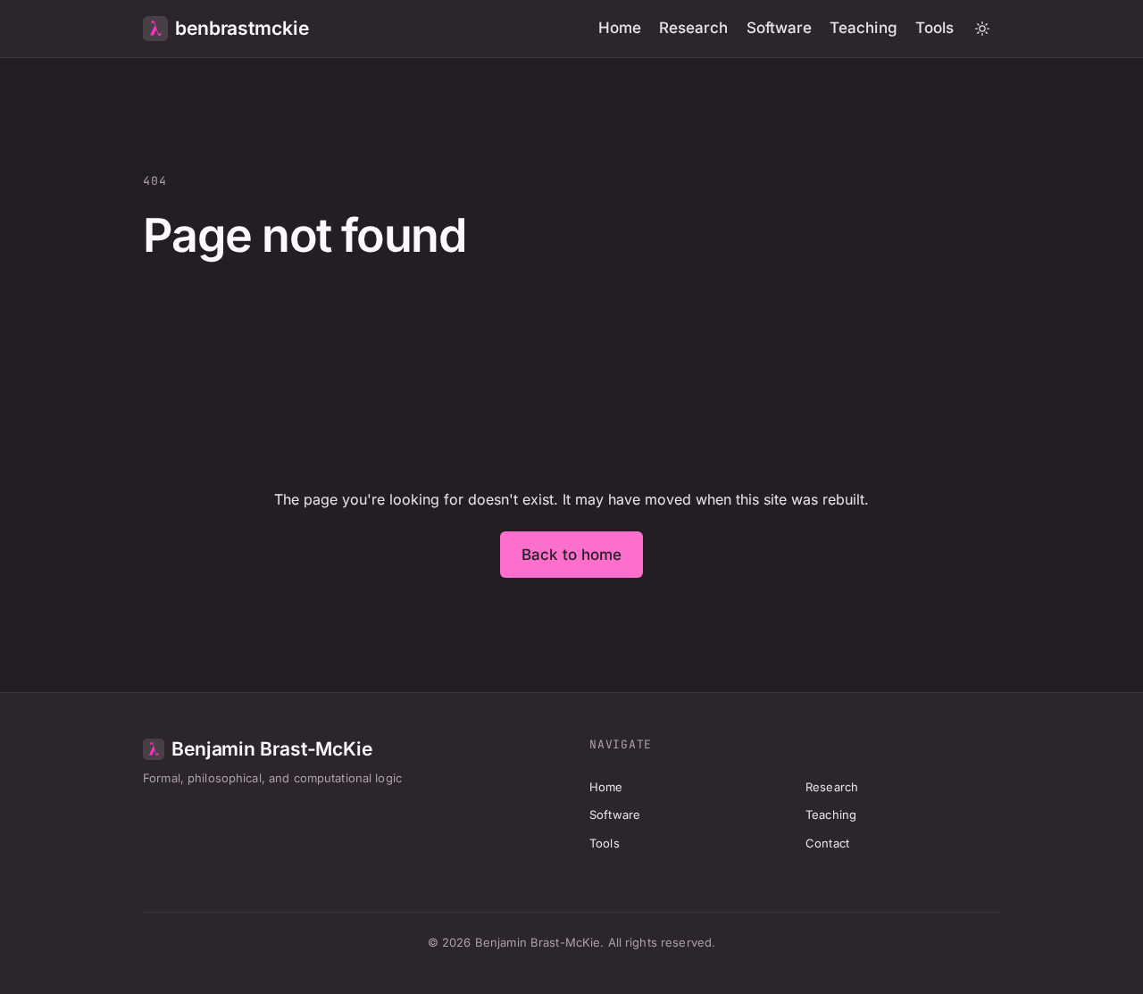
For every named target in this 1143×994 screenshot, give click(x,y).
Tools (934, 28)
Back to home (571, 555)
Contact (827, 843)
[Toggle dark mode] (982, 28)
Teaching (863, 28)
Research (694, 28)
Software (780, 28)
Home (619, 28)
